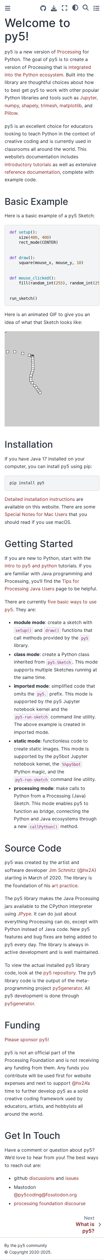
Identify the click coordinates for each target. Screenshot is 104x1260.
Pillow (11, 113)
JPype (24, 914)
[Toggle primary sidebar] (7, 8)
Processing (69, 52)
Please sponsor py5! (27, 1039)
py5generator (67, 988)
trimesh (49, 105)
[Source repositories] (43, 8)
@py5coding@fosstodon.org (45, 1195)
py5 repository (59, 973)
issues (72, 1178)
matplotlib (71, 105)
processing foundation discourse (50, 1203)
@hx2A (86, 870)
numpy (12, 105)
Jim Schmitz (62, 870)
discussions (41, 1178)
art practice (64, 885)
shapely (30, 105)
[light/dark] (75, 7)
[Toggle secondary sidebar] (96, 8)
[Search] (85, 7)
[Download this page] (54, 8)
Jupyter (88, 98)
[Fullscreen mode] (64, 8)
